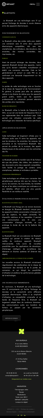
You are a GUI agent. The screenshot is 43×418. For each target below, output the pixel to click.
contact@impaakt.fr (11, 375)
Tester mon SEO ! (22, 397)
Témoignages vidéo (21, 389)
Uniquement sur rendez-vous (21, 379)
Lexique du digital (22, 402)
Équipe (21, 392)
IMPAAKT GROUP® (21, 399)
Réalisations (21, 394)
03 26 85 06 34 (11, 373)
